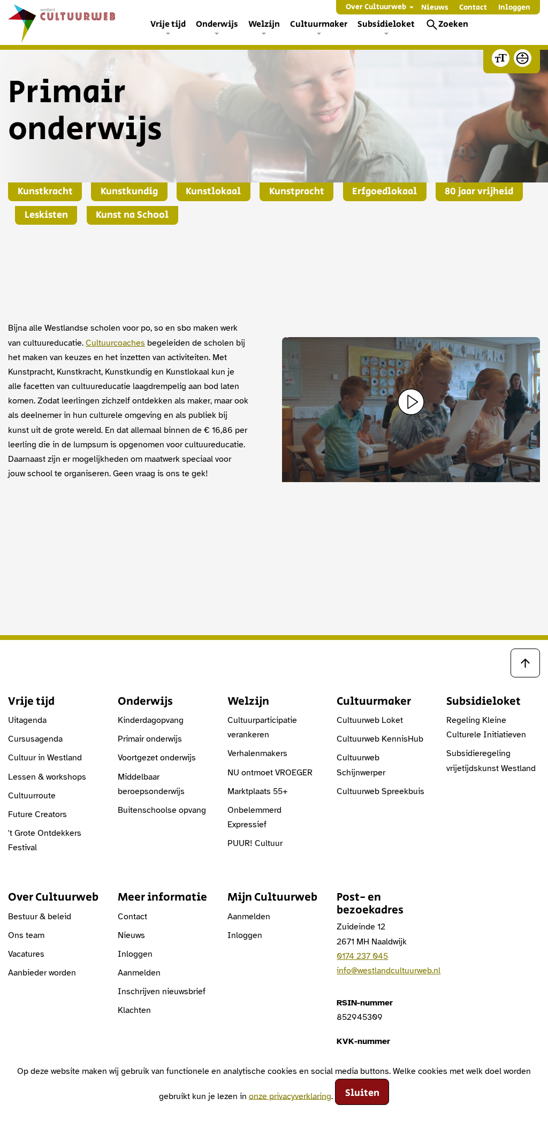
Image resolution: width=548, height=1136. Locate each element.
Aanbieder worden (42, 973)
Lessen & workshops (47, 777)
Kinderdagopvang (151, 720)
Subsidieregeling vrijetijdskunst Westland (491, 761)
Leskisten (46, 215)
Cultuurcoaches (115, 343)
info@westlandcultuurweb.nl (388, 970)
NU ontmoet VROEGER (270, 772)
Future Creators (37, 814)
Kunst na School (132, 215)
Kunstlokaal (213, 192)
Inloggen (514, 7)
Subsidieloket (386, 24)
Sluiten (362, 1093)
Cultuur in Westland (45, 758)
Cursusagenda (35, 739)
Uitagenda (27, 720)
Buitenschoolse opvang (162, 810)
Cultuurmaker (318, 24)
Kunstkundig (129, 192)
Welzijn (264, 24)
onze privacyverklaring (290, 1096)
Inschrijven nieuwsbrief (162, 991)
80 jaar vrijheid (479, 192)
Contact (473, 7)
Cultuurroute (32, 795)
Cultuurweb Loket (370, 720)
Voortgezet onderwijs (157, 758)
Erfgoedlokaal (384, 192)
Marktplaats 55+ (257, 791)
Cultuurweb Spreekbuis (380, 791)
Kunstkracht (45, 192)
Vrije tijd (168, 24)
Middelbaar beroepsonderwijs (151, 784)
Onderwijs (217, 24)
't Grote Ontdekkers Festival (44, 840)
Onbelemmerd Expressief (254, 817)
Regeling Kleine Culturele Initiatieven (486, 727)
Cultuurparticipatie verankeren (262, 727)
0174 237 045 (362, 956)
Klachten (134, 1010)
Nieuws (434, 7)
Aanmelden (139, 973)
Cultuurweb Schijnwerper (361, 765)
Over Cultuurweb (376, 7)
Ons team (26, 935)
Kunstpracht (296, 192)
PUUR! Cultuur (255, 843)
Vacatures (26, 954)
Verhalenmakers (257, 753)
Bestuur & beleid (39, 916)
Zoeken (453, 24)
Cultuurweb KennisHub (380, 739)
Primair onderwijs (150, 739)
